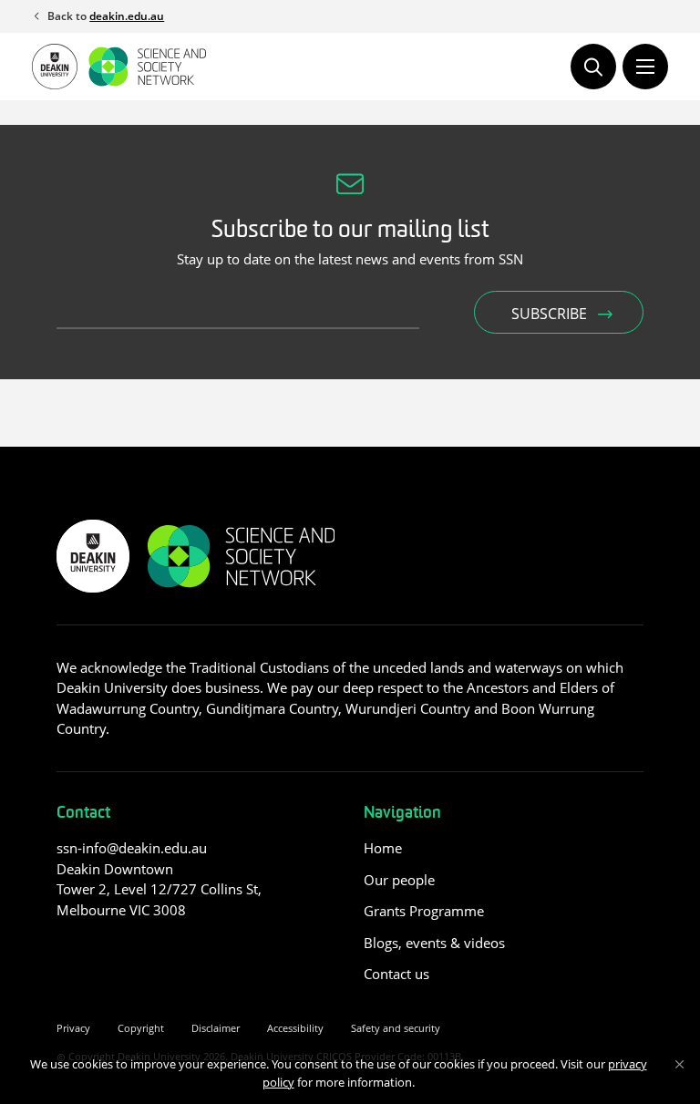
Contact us (396, 974)
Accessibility (295, 1028)
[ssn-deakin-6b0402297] (67, 950)
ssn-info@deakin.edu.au (132, 848)
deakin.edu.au (126, 16)
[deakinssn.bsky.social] (135, 950)
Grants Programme (424, 911)
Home (383, 848)
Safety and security (395, 1028)
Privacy (73, 1028)
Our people (399, 880)
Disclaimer (215, 1028)
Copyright (141, 1028)
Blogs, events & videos (434, 943)
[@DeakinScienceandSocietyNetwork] (101, 950)
